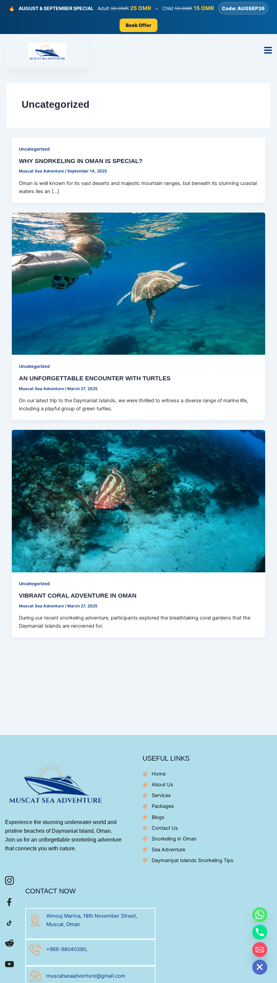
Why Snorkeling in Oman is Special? (81, 160)
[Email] (259, 949)
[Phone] (259, 932)
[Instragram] (9, 882)
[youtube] (9, 966)
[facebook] (9, 903)
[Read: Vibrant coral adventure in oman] (139, 501)
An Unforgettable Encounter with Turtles (95, 378)
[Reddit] (9, 945)
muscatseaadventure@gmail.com (85, 976)
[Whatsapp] (259, 914)
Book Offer (138, 25)
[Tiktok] (9, 924)
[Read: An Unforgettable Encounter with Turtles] (139, 283)
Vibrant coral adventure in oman (77, 595)
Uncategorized (34, 149)
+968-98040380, (66, 949)
